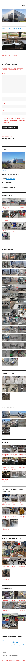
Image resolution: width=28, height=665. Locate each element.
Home (4, 652)
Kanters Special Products (8, 660)
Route (4, 170)
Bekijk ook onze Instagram (10, 655)
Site (3, 110)
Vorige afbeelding (6, 28)
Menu (23, 5)
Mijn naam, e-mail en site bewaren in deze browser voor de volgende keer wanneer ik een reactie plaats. (13, 120)
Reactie (4, 73)
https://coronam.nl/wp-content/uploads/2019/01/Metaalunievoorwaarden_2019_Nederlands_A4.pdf (13, 643)
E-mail (4, 103)
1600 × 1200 (14, 55)
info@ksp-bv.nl (10, 178)
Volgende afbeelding (17, 28)
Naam (4, 96)
